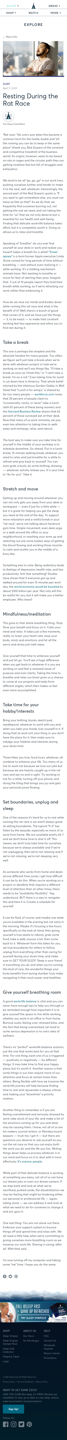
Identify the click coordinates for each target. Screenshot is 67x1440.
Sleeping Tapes (11, 1356)
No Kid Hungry (31, 1340)
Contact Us (50, 1340)
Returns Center (52, 1353)
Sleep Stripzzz (10, 1336)
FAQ (46, 1336)
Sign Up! (13, 1409)
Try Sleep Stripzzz (33, 1318)
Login (6, 1361)
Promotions (50, 1358)
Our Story (28, 1336)
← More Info (10, 36)
